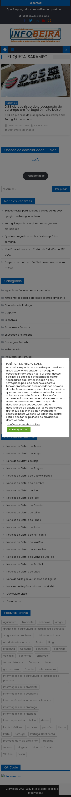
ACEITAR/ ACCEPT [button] (18, 429)
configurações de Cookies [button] (23, 424)
